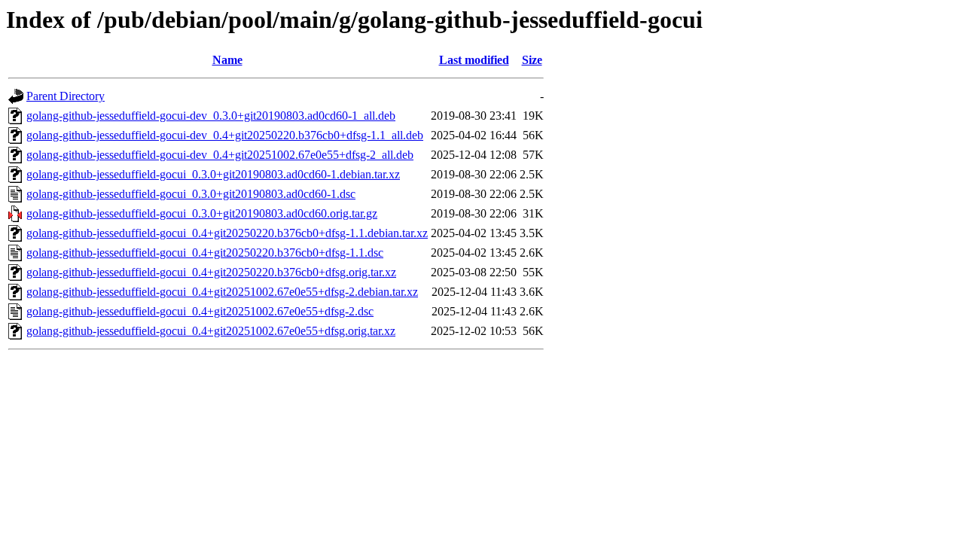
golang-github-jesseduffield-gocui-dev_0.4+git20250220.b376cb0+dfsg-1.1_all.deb (224, 135)
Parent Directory (65, 96)
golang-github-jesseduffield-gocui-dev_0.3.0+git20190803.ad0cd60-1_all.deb (210, 115)
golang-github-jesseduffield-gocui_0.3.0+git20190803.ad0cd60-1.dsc (190, 193)
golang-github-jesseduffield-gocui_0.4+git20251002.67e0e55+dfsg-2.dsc (200, 311)
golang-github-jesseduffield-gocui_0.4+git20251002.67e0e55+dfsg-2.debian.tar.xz (222, 291)
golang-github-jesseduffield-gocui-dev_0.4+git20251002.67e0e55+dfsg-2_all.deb (219, 154)
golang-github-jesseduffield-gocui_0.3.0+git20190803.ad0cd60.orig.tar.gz (201, 213)
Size (532, 59)
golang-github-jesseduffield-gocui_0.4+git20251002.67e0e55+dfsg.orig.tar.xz (210, 330)
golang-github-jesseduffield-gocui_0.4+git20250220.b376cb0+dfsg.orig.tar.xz (211, 272)
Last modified (474, 59)
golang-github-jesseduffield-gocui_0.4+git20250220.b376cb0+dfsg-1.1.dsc (204, 252)
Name (227, 59)
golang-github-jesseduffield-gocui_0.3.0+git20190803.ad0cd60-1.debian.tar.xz (213, 174)
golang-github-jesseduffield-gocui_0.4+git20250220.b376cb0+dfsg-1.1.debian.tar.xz (227, 233)
